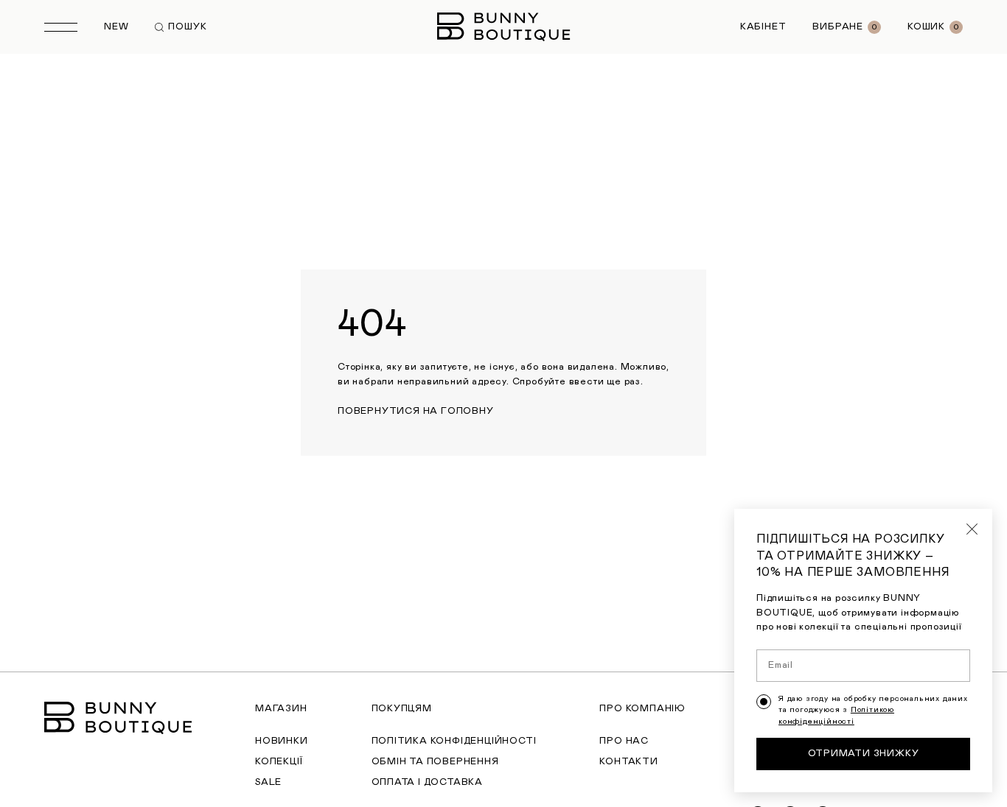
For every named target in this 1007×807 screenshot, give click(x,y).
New (116, 27)
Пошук (187, 27)
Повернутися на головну (416, 411)
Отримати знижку (863, 753)
